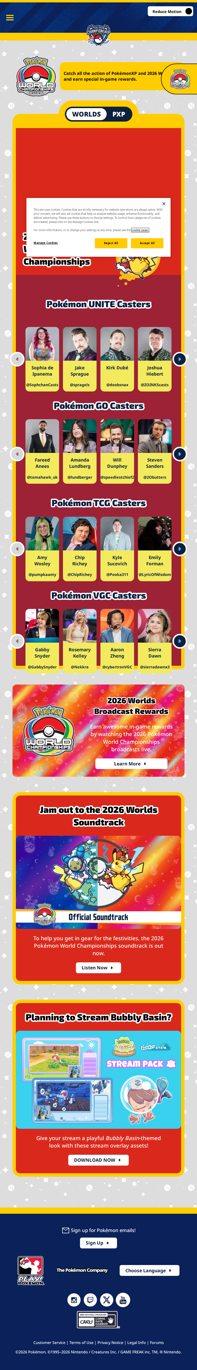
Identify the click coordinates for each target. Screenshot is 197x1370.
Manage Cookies (46, 243)
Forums (157, 1342)
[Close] (164, 203)
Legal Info (136, 1342)
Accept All (147, 243)
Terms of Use (81, 1342)
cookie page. (140, 230)
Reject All (111, 243)
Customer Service (49, 1342)
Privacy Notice (110, 1342)
